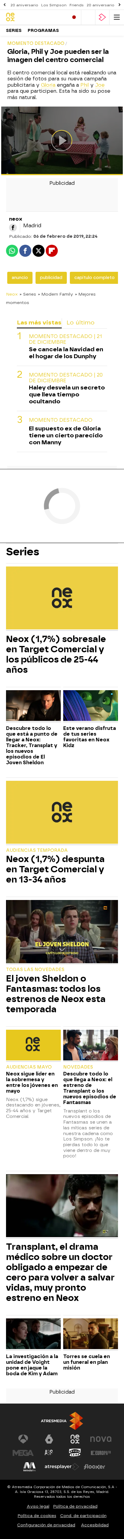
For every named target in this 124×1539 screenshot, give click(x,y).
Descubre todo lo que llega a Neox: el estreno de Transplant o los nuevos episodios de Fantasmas (89, 1088)
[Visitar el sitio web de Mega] (23, 1452)
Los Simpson (54, 5)
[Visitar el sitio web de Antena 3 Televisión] (23, 1439)
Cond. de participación (83, 1515)
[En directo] (74, 17)
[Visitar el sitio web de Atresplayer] (62, 1466)
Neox (12, 294)
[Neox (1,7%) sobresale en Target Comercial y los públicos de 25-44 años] (62, 598)
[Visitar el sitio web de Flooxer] (94, 1466)
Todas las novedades (35, 969)
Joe (99, 85)
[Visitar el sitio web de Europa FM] (100, 1452)
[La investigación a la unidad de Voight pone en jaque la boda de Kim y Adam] (33, 1334)
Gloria (48, 85)
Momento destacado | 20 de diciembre (66, 377)
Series (14, 30)
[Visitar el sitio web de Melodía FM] (29, 1466)
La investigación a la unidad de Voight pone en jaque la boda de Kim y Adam (32, 1365)
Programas (43, 30)
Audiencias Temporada (37, 850)
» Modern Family (55, 294)
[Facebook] (13, 227)
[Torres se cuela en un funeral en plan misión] (90, 1334)
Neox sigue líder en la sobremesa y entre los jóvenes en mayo (32, 1082)
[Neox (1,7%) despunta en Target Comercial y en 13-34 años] (62, 813)
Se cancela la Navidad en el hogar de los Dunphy (66, 353)
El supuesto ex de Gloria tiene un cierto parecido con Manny (66, 435)
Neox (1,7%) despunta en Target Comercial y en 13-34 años (55, 869)
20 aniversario (24, 5)
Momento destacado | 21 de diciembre (65, 339)
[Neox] (31, 17)
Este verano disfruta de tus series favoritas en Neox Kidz (89, 736)
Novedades (78, 1067)
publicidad (51, 277)
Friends (77, 5)
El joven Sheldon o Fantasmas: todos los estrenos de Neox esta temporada (56, 993)
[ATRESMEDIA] (62, 1421)
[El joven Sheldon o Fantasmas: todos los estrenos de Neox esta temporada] (62, 932)
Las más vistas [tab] (39, 322)
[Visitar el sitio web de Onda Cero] (74, 1452)
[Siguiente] (119, 5)
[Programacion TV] (88, 17)
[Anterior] (4, 5)
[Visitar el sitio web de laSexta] (49, 1439)
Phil (84, 85)
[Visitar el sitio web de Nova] (100, 1439)
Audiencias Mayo (29, 1067)
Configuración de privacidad (46, 1525)
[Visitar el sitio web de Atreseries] (49, 1452)
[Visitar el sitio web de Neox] (74, 1439)
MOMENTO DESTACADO (60, 420)
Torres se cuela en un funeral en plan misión (86, 1362)
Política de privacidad (75, 1506)
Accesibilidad (95, 1525)
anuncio (20, 277)
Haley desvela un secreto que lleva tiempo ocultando (67, 394)
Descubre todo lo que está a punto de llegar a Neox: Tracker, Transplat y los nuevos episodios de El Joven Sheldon (31, 745)
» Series (28, 294)
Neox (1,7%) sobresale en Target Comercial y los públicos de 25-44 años (56, 654)
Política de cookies (37, 1515)
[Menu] (117, 17)
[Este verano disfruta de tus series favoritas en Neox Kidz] (90, 706)
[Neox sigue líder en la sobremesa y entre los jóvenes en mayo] (33, 1046)
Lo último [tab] (81, 322)
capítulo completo (94, 277)
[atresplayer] (102, 17)
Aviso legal (38, 1506)
